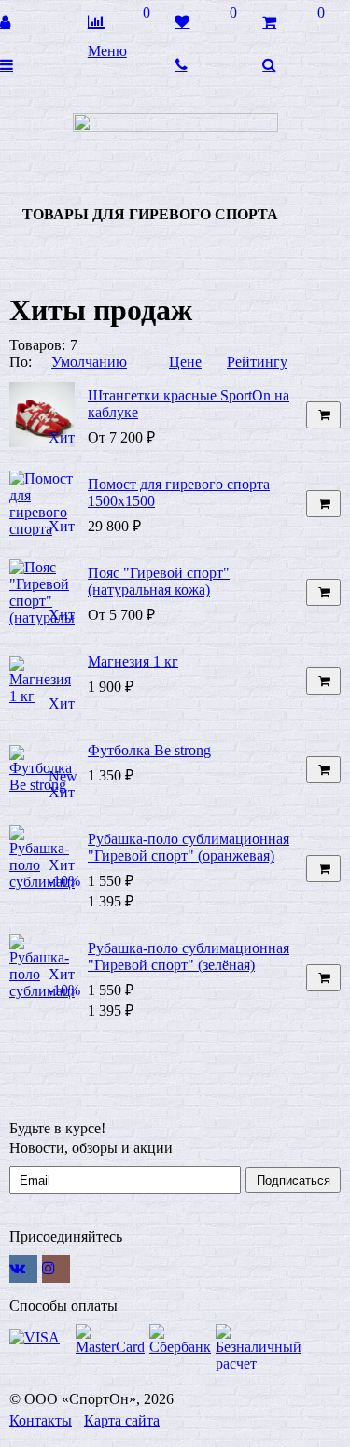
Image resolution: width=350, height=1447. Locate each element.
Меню (107, 51)
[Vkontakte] (23, 1269)
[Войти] (44, 21)
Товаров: (37, 345)
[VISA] (40, 1338)
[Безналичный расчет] (258, 1348)
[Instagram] (56, 1269)
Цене (185, 362)
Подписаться (293, 1180)
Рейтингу (257, 362)
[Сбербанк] (180, 1340)
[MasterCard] (110, 1340)
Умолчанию (89, 362)
